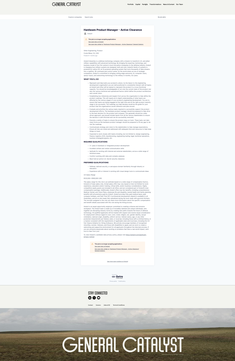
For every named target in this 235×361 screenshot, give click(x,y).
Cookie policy (121, 281)
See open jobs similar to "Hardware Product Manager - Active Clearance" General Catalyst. (116, 44)
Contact (90, 305)
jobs (89, 17)
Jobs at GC (107, 305)
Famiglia (145, 4)
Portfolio (131, 4)
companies (75, 17)
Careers (98, 305)
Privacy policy (113, 281)
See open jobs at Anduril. (96, 42)
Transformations (155, 4)
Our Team (179, 4)
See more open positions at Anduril (117, 261)
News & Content (168, 4)
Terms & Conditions (119, 305)
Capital (137, 4)
